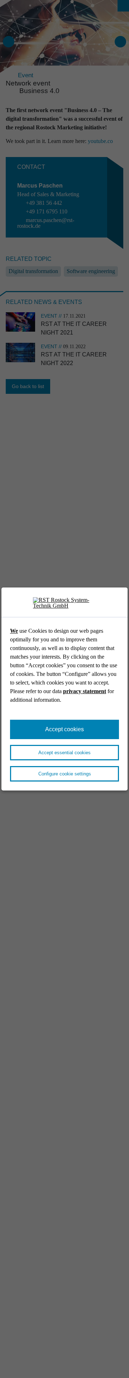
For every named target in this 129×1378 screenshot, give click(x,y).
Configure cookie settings (64, 773)
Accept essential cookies (64, 752)
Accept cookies (64, 729)
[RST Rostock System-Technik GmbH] (64, 603)
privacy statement (84, 691)
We (14, 631)
